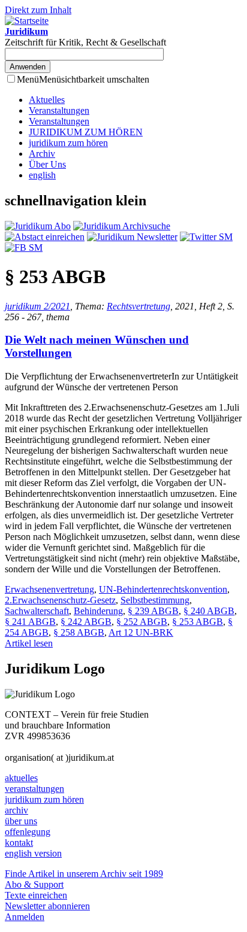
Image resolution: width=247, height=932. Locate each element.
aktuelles (21, 778)
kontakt (19, 842)
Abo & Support (34, 884)
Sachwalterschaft (37, 611)
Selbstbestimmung (155, 600)
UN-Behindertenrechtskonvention (163, 589)
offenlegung (27, 832)
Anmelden (24, 917)
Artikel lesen (29, 643)
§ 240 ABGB (208, 611)
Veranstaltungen (59, 110)
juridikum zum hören (68, 143)
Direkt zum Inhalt (38, 10)
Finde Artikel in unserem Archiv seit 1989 (84, 874)
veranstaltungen (34, 789)
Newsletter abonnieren (47, 906)
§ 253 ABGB (197, 622)
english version (33, 853)
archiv (16, 810)
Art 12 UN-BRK (141, 632)
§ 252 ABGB (141, 622)
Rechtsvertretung (138, 306)
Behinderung (98, 611)
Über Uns (47, 164)
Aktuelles (47, 100)
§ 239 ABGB (153, 611)
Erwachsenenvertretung (49, 589)
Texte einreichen (36, 895)
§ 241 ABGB (30, 622)
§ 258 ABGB (78, 632)
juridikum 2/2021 (37, 306)
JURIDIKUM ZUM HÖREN (86, 132)
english (42, 175)
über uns (21, 821)
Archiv (42, 153)
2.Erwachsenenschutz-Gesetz (60, 600)
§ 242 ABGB (86, 622)
